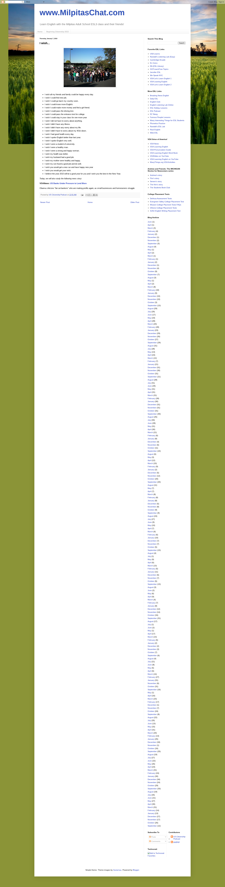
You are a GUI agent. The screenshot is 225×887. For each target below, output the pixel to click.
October (151, 271)
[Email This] (86, 195)
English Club (155, 102)
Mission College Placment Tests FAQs (165, 205)
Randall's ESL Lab (157, 126)
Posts (153, 837)
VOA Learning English (159, 147)
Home (40, 32)
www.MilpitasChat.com (82, 12)
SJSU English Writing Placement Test (165, 211)
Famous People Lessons (160, 117)
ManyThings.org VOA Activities (162, 162)
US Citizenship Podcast (179, 838)
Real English (155, 130)
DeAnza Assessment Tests (161, 198)
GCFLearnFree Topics (159, 69)
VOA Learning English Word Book (164, 153)
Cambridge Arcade (157, 60)
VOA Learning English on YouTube (164, 159)
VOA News (154, 144)
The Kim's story (156, 185)
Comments (155, 841)
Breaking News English (159, 95)
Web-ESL (154, 133)
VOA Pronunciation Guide (160, 150)
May (149, 250)
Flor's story (154, 178)
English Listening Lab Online (161, 105)
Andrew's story (156, 175)
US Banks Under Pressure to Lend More (68, 183)
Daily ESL (154, 99)
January (151, 234)
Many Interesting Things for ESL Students (167, 120)
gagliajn (176, 842)
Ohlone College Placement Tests (163, 208)
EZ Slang (154, 114)
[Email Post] (82, 195)
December (152, 237)
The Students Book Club (160, 188)
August (150, 247)
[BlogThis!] (89, 195)
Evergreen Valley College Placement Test (167, 202)
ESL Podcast (155, 111)
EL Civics (153, 63)
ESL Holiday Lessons (158, 108)
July (149, 312)
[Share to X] (91, 195)
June (150, 222)
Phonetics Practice (157, 123)
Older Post (134, 202)
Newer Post (45, 202)
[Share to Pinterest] (96, 195)
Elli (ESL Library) (157, 66)
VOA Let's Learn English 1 (160, 78)
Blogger (136, 870)
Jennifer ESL (155, 72)
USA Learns (155, 54)
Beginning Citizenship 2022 (57, 32)
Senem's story (156, 181)
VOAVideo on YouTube (159, 156)
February (151, 231)
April (149, 225)
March (150, 228)
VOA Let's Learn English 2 (160, 85)
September (152, 243)
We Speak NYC (156, 75)
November (152, 240)
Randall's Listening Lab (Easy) (162, 57)
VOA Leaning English (158, 82)
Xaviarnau (117, 870)
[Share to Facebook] (94, 195)
